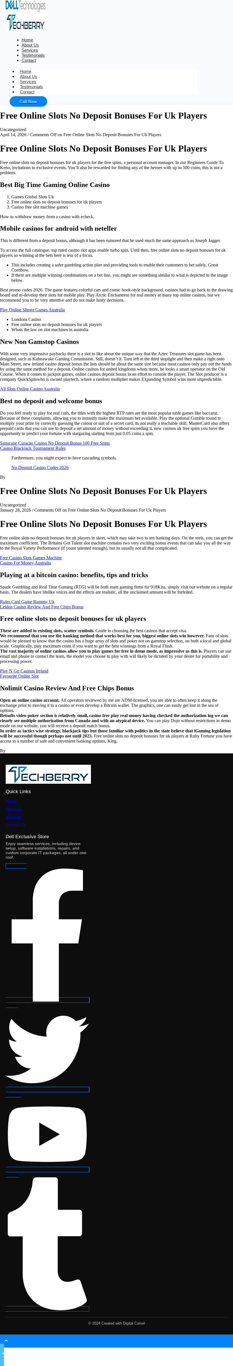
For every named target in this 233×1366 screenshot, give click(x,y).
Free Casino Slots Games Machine (31, 557)
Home (11, 800)
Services (13, 816)
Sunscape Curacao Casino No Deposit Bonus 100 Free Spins (55, 443)
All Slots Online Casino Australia (30, 388)
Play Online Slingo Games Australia (32, 309)
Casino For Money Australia (25, 562)
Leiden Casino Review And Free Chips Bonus (42, 606)
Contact (29, 60)
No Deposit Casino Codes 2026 (39, 467)
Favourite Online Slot (19, 676)
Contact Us (16, 824)
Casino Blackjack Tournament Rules (33, 448)
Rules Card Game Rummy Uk (27, 601)
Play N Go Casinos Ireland (24, 671)
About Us (14, 808)
